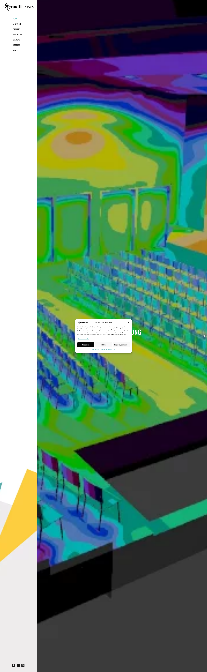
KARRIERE (16, 45)
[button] (129, 322)
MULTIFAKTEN (17, 34)
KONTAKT (16, 50)
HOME (15, 18)
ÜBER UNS (16, 39)
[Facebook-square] (13, 665)
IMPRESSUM (111, 350)
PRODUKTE (16, 29)
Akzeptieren (85, 345)
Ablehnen (103, 345)
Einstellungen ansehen (121, 345)
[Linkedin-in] (18, 665)
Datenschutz (95, 350)
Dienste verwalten (83, 339)
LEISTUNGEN (17, 24)
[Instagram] (22, 665)
